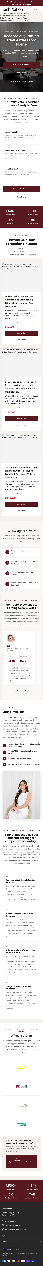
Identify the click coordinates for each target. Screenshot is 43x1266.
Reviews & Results (6, 20)
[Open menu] (40, 9)
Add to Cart (21, 333)
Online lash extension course (19, 13)
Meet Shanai (21, 73)
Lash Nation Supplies (20, 1253)
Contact (19, 20)
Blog (26, 20)
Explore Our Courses (21, 65)
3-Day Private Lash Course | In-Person (14, 18)
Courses (3, 13)
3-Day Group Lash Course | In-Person (13, 16)
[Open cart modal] (35, 9)
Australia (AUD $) (11, 1249)
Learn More (21, 339)
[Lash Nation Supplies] (12, 9)
